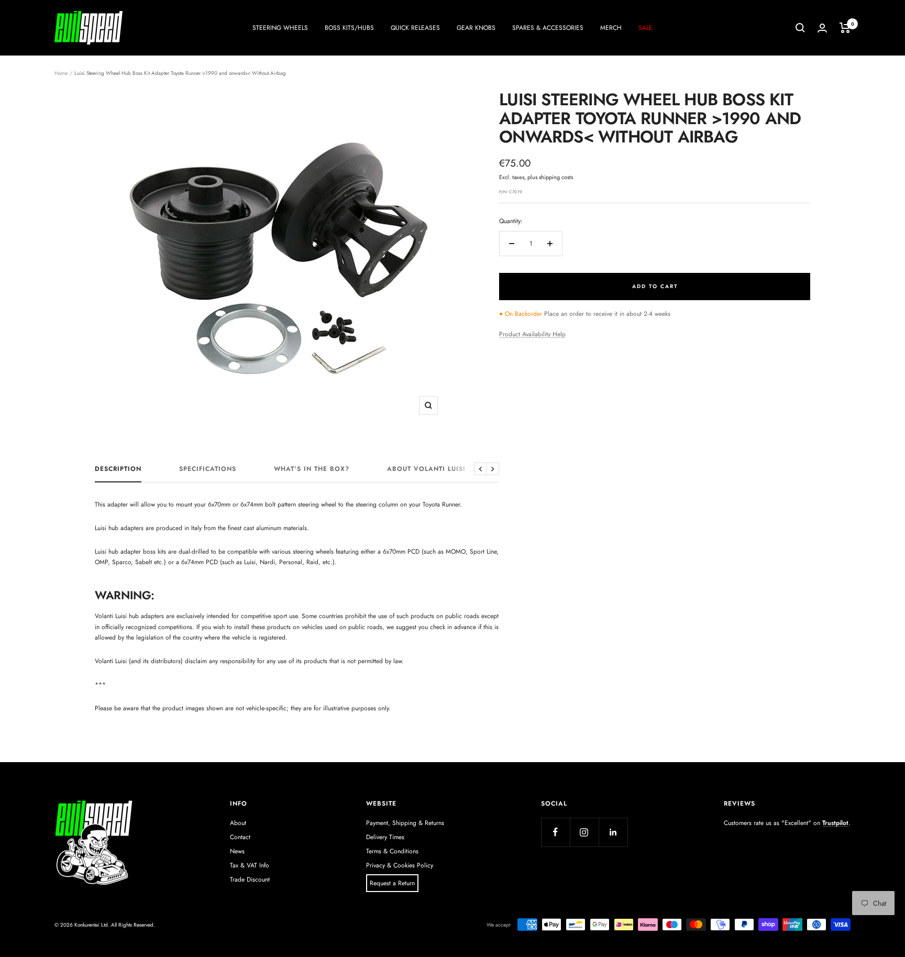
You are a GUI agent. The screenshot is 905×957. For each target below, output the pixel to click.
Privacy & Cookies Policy (399, 865)
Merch (611, 27)
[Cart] (845, 28)
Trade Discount (250, 879)
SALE (645, 27)
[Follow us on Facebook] (555, 832)
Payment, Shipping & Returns (405, 823)
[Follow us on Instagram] (584, 832)
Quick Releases (415, 27)
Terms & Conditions (392, 851)
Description (118, 469)
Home (61, 73)
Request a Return (392, 883)
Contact (240, 837)
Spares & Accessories (547, 27)
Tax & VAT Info (249, 865)
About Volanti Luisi (426, 469)
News (237, 851)
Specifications (207, 469)
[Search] (800, 27)
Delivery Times (385, 837)
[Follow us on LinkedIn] (613, 832)
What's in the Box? (311, 469)
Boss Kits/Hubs (349, 27)
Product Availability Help (532, 334)
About (238, 823)
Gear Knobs (476, 27)
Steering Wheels (280, 27)
